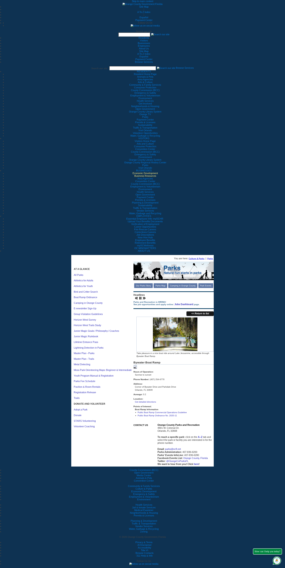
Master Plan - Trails (84, 359)
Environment (144, 499)
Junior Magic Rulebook (86, 336)
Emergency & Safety (144, 494)
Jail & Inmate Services (144, 507)
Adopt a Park (80, 409)
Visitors (144, 40)
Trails (77, 398)
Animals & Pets (144, 478)
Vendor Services (144, 526)
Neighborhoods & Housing (144, 513)
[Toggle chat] (276, 560)
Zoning (144, 531)
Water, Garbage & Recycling (144, 529)
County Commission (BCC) (144, 470)
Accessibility (144, 547)
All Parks (78, 275)
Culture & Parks (196, 258)
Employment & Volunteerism (144, 497)
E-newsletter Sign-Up (85, 308)
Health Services (144, 505)
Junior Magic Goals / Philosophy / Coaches (96, 331)
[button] (160, 34)
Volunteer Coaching (84, 426)
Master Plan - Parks (84, 353)
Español (144, 17)
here (196, 464)
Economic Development (143, 491)
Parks (210, 258)
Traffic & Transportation (144, 523)
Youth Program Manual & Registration (94, 375)
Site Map (144, 7)
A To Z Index (143, 12)
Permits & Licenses (144, 515)
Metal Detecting (82, 364)
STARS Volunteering (85, 421)
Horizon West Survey (85, 320)
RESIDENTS (144, 71)
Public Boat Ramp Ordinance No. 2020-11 (157, 415)
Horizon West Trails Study (87, 325)
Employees (144, 46)
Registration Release (85, 392)
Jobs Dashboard (183, 304)
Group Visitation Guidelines (88, 314)
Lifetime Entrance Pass (86, 342)
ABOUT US (144, 251)
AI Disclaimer (144, 545)
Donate (77, 415)
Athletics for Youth (83, 286)
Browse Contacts (144, 553)
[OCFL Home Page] (143, 4)
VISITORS (143, 138)
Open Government (143, 472)
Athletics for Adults (83, 280)
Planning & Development (144, 521)
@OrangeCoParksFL (177, 461)
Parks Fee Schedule (84, 381)
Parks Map (160, 285)
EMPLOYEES (143, 216)
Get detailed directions (145, 402)
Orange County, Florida (195, 458)
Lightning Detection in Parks (88, 347)
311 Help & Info (144, 555)
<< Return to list (200, 313)
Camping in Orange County (88, 303)
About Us (144, 48)
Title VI (144, 550)
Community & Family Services (145, 85)
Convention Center (144, 480)
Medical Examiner (143, 510)
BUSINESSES (144, 170)
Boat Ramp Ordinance (85, 297)
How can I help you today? (267, 551)
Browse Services (144, 62)
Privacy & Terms (143, 542)
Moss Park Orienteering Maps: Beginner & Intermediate (103, 370)
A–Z (200, 437)
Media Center (144, 475)
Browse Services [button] (185, 68)
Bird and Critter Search (86, 292)
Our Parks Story (143, 285)
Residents (143, 38)
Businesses (144, 43)
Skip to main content (142, 1)
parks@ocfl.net (173, 449)
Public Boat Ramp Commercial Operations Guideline (162, 412)
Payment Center (143, 20)
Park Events (205, 285)
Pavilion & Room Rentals (87, 387)
